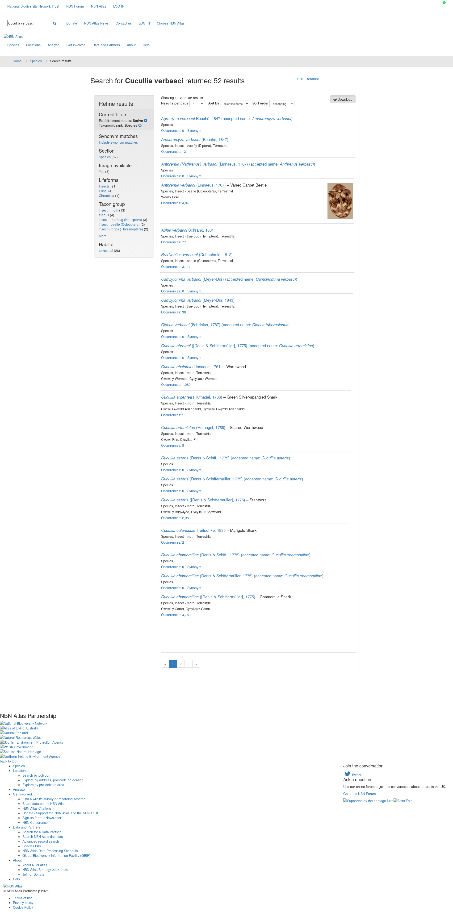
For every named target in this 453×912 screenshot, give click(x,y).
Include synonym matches (118, 142)
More (103, 235)
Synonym (194, 130)
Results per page (175, 103)
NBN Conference (35, 822)
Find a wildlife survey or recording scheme (53, 798)
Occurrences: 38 (173, 312)
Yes (102, 171)
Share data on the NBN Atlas (43, 803)
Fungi (103, 190)
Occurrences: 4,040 (176, 202)
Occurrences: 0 (172, 130)
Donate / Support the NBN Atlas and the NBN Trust (60, 813)
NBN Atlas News (96, 23)
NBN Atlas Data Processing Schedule (50, 850)
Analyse (53, 44)
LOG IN (118, 6)
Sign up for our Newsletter (41, 817)
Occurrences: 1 (172, 414)
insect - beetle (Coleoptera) (120, 224)
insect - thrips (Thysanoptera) (121, 229)
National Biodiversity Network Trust (33, 6)
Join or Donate (33, 874)
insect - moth (109, 210)
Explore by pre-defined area (43, 784)
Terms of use (23, 897)
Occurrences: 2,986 (176, 517)
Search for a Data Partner (41, 831)
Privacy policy (23, 902)
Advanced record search (40, 841)
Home (17, 60)
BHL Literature (308, 78)
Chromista (107, 195)
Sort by (213, 103)
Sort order (260, 103)
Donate (71, 23)
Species (13, 44)
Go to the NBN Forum (359, 793)
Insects (104, 186)
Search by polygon (36, 775)
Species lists (31, 846)
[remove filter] (145, 120)
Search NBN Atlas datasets (42, 836)
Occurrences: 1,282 (176, 384)
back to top (8, 761)
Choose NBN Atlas (171, 23)
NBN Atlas (98, 6)
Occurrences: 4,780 (176, 614)
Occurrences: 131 (174, 151)
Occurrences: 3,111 (176, 266)
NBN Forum (75, 6)
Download (344, 99)
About (131, 44)
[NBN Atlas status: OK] (444, 2)
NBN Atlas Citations (36, 808)
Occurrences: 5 (172, 445)
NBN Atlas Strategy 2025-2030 (45, 869)
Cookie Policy (23, 907)
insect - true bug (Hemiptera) (121, 219)
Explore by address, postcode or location (52, 780)
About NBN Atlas (34, 864)
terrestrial (106, 250)
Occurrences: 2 (172, 542)
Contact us (124, 23)
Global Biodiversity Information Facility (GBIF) (56, 855)
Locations (33, 44)
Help (146, 44)
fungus (104, 214)
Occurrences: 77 (173, 242)
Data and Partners (106, 44)
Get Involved (76, 44)
